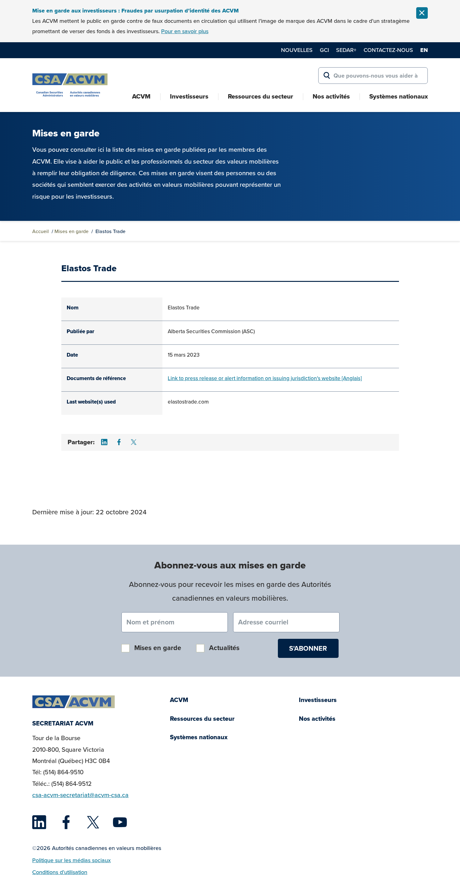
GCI (324, 50)
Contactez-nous (388, 50)
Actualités (224, 648)
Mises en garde (71, 231)
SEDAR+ (346, 50)
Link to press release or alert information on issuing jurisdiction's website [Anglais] (265, 378)
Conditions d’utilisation (59, 872)
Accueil (40, 231)
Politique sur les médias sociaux (71, 860)
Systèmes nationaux (398, 96)
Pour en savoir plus (184, 31)
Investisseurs (189, 96)
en (424, 50)
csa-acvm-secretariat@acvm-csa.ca (80, 795)
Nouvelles (297, 50)
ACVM (141, 96)
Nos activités (331, 96)
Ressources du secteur (260, 96)
